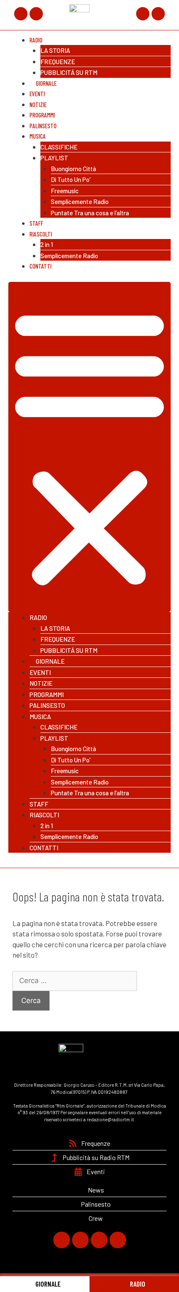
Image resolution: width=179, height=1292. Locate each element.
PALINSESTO (47, 705)
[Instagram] (142, 13)
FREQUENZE (57, 61)
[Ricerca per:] (74, 980)
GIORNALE (47, 1284)
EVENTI (40, 672)
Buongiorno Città (73, 168)
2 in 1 (46, 244)
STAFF (39, 804)
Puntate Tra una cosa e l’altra (90, 213)
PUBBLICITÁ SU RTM (68, 72)
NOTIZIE (41, 683)
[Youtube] (158, 13)
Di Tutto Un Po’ (70, 179)
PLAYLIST (54, 158)
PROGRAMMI (47, 694)
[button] (89, 447)
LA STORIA (55, 50)
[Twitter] (36, 13)
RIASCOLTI (41, 234)
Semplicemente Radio (80, 201)
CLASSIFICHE (58, 147)
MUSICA (38, 136)
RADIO (137, 1284)
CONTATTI (41, 266)
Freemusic (65, 190)
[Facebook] (20, 13)
